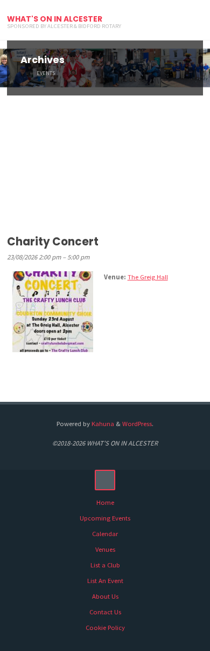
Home (105, 502)
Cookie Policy (105, 627)
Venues (105, 549)
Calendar (105, 534)
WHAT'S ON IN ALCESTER (54, 18)
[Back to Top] (105, 480)
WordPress (137, 424)
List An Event (105, 581)
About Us (105, 596)
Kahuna (102, 424)
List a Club (105, 565)
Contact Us (105, 612)
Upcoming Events (105, 518)
